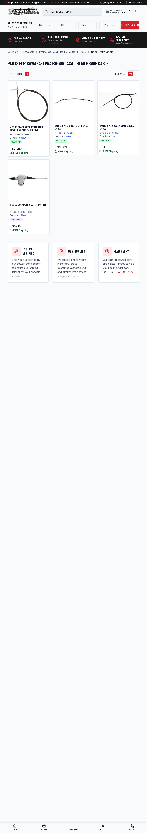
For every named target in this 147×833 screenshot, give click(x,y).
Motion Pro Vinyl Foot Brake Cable (71, 127)
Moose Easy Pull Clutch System (28, 204)
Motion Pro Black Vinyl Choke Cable (116, 127)
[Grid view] (130, 73)
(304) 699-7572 (112, 2)
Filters (22, 73)
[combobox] (72, 11)
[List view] (136, 73)
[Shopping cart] (136, 11)
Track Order (135, 2)
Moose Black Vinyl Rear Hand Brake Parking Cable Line (26, 128)
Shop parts (130, 25)
